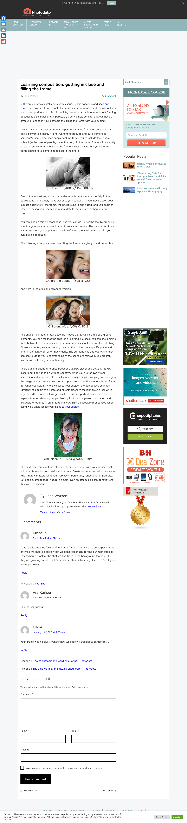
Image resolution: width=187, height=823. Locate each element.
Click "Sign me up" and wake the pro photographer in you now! (142, 126)
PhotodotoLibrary (35, 23)
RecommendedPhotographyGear (71, 25)
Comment (26, 694)
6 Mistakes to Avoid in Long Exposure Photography (152, 190)
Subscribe (96, 810)
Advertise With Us (79, 810)
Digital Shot (39, 583)
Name (24, 730)
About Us (47, 810)
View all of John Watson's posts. (56, 512)
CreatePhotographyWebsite (91, 25)
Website (24, 749)
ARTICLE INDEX (107, 23)
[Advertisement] (93, 52)
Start (112, 3)
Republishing (128, 810)
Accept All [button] (177, 817)
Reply (23, 572)
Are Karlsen (42, 592)
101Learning (121, 23)
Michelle (40, 533)
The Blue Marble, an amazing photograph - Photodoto (64, 668)
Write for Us (61, 810)
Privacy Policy (111, 810)
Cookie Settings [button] (162, 817)
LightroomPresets (52, 23)
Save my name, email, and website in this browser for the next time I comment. (64, 767)
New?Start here (18, 23)
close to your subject (67, 406)
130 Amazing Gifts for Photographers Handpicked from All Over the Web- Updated (151, 178)
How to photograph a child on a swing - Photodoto (62, 660)
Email (75, 730)
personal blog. (94, 506)
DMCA (141, 810)
